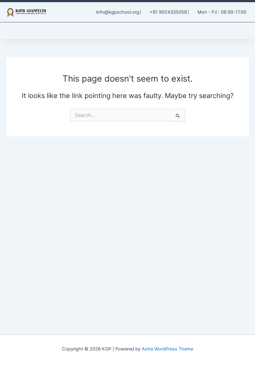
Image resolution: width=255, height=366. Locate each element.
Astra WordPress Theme (167, 349)
